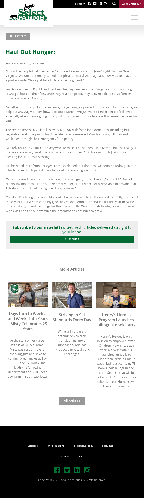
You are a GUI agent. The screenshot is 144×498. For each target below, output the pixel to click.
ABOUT (33, 446)
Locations (80, 3)
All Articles (18, 36)
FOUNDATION (84, 446)
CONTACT (109, 446)
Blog (81, 456)
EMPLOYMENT (56, 446)
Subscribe (72, 239)
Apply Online (131, 4)
